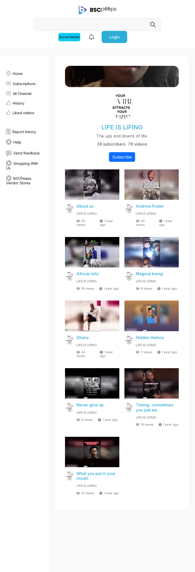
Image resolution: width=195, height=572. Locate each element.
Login (114, 37)
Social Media (69, 37)
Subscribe (122, 157)
